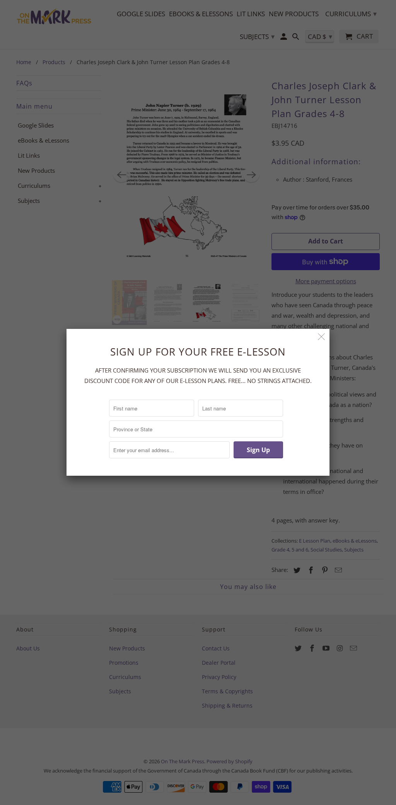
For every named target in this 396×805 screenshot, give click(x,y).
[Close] (321, 337)
